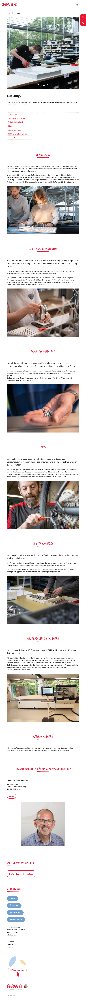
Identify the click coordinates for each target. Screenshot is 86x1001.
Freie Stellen (16, 920)
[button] (38, 85)
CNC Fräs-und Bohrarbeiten (18, 134)
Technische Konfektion (16, 122)
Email (11, 796)
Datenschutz (11, 995)
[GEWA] (9, 5)
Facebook (10, 942)
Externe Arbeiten (14, 138)
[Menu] (83, 5)
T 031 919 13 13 (13, 932)
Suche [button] (83, 17)
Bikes (10, 126)
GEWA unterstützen (17, 970)
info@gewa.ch (12, 935)
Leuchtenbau (12, 114)
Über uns (14, 906)
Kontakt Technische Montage (21, 874)
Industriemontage (14, 130)
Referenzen (15, 913)
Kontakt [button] (83, 23)
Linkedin (10, 944)
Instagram (10, 947)
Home (8, 13)
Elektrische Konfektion (16, 118)
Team (12, 899)
